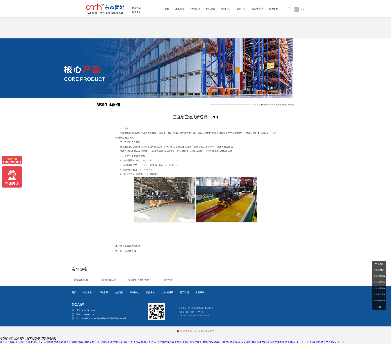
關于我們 (273, 8)
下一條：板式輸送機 (125, 251)
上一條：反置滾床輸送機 (128, 245)
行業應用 (195, 8)
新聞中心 (225, 8)
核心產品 (210, 8)
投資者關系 (257, 8)
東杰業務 (180, 8)
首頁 (167, 8)
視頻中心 (241, 8)
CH (296, 9)
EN (302, 9)
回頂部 (380, 264)
